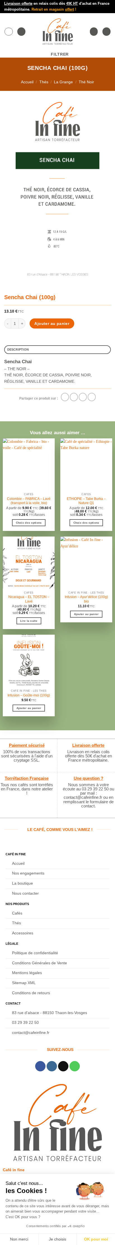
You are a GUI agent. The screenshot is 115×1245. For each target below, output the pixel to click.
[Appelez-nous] (75, 1066)
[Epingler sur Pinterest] (92, 397)
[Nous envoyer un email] (63, 1066)
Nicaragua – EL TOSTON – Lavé (28, 599)
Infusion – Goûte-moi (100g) (29, 695)
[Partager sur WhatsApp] (65, 397)
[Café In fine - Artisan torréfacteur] (57, 31)
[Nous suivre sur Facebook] (40, 1066)
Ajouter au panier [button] (86, 614)
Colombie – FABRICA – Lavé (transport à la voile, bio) (29, 501)
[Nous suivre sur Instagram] (52, 1066)
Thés (43, 82)
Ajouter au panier (51, 323)
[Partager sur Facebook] (74, 397)
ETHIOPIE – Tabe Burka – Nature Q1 (86, 501)
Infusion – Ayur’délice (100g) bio (86, 599)
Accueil (27, 82)
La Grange (63, 82)
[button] (8, 32)
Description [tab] (18, 349)
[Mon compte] (94, 31)
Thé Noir (86, 82)
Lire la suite (28, 620)
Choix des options (29, 522)
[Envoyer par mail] (83, 397)
